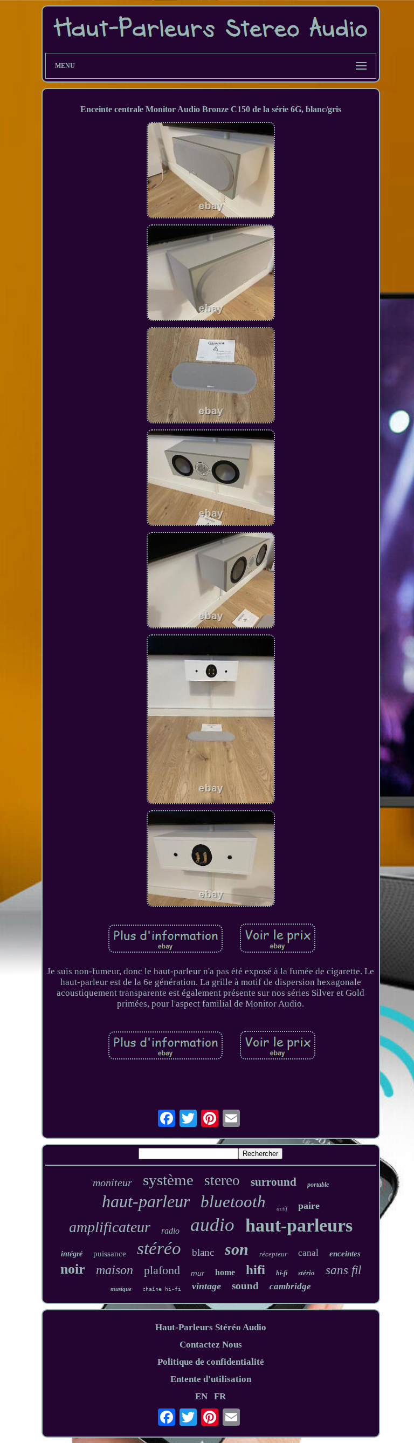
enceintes (345, 1253)
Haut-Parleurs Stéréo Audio (210, 1327)
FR (220, 1396)
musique (121, 1288)
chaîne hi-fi (161, 1289)
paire (309, 1205)
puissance (109, 1253)
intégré (71, 1254)
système (168, 1179)
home (225, 1272)
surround (273, 1181)
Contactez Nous (211, 1344)
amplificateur (109, 1227)
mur (197, 1273)
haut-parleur (146, 1201)
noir (72, 1269)
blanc (203, 1252)
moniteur (112, 1182)
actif (282, 1208)
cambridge (290, 1286)
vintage (206, 1286)
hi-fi (281, 1273)
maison (114, 1270)
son (237, 1249)
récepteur (273, 1254)
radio (170, 1230)
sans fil (343, 1270)
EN (201, 1396)
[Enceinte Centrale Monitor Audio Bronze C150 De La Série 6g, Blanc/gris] (211, 171)
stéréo (159, 1248)
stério (306, 1273)
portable (318, 1184)
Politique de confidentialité (210, 1362)
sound (245, 1285)
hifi (255, 1269)
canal (308, 1253)
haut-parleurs (299, 1225)
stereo (222, 1180)
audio (212, 1224)
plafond (162, 1270)
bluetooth (233, 1201)
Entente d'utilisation (210, 1379)
